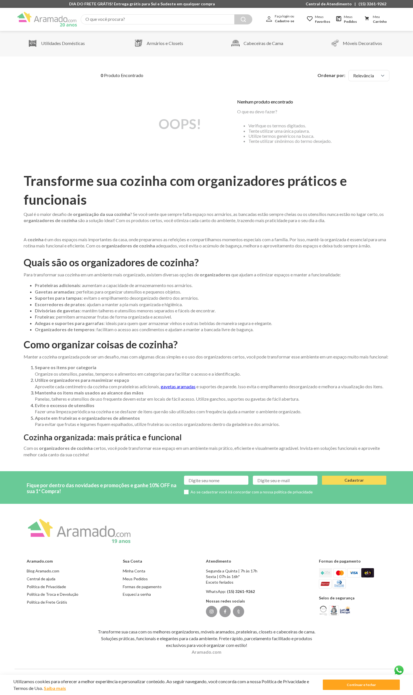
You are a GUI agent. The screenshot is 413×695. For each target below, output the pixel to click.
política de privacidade (293, 491)
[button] (330, 4)
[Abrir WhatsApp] (399, 670)
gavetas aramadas (178, 386)
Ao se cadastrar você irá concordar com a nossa (251, 491)
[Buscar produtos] (243, 19)
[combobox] (166, 19)
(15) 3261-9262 (372, 3)
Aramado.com (206, 652)
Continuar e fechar (361, 685)
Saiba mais (55, 688)
